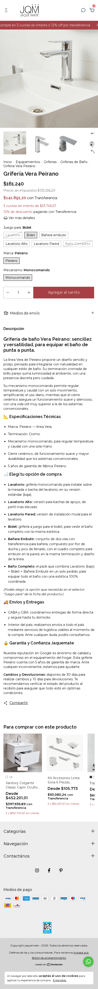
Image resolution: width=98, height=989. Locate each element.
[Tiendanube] (49, 964)
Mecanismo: (26, 270)
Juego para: (17, 227)
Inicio (7, 162)
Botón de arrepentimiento (49, 958)
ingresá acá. (81, 952)
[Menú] (6, 10)
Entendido (59, 980)
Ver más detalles (21, 218)
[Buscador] (83, 10)
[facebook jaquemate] (49, 870)
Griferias (50, 162)
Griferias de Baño (74, 162)
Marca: (15, 253)
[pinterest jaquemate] (61, 870)
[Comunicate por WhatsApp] (88, 962)
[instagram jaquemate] (37, 870)
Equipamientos (28, 162)
